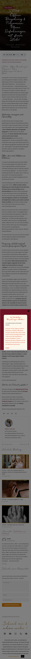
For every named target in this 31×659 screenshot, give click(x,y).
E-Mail (7, 348)
